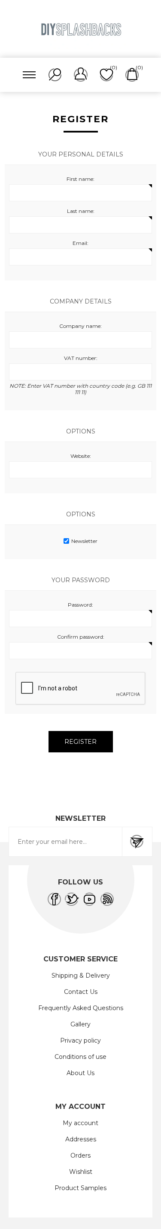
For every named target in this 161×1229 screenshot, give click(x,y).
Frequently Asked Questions (80, 1008)
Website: (80, 456)
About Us (80, 1073)
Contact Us (80, 992)
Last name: (80, 211)
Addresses (80, 1139)
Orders (80, 1155)
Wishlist (80, 1172)
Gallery (80, 1024)
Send (137, 841)
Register (80, 742)
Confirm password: (80, 637)
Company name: (80, 326)
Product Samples (80, 1188)
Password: (80, 604)
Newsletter (84, 541)
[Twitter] (71, 899)
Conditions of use (80, 1057)
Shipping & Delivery (81, 975)
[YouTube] (89, 899)
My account (80, 1123)
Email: (80, 243)
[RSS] (107, 899)
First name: (80, 179)
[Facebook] (54, 899)
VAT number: (80, 358)
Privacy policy (80, 1040)
